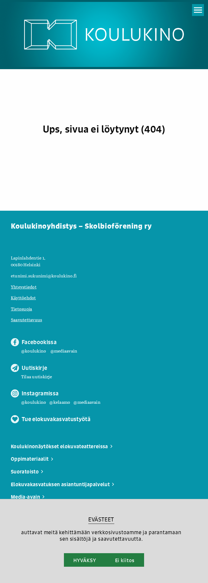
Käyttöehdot (23, 297)
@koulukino (33, 351)
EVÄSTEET (101, 519)
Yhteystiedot (24, 287)
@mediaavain (63, 351)
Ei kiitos (125, 560)
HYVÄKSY (84, 560)
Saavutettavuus (26, 319)
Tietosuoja (21, 309)
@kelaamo (59, 402)
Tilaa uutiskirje (36, 376)
